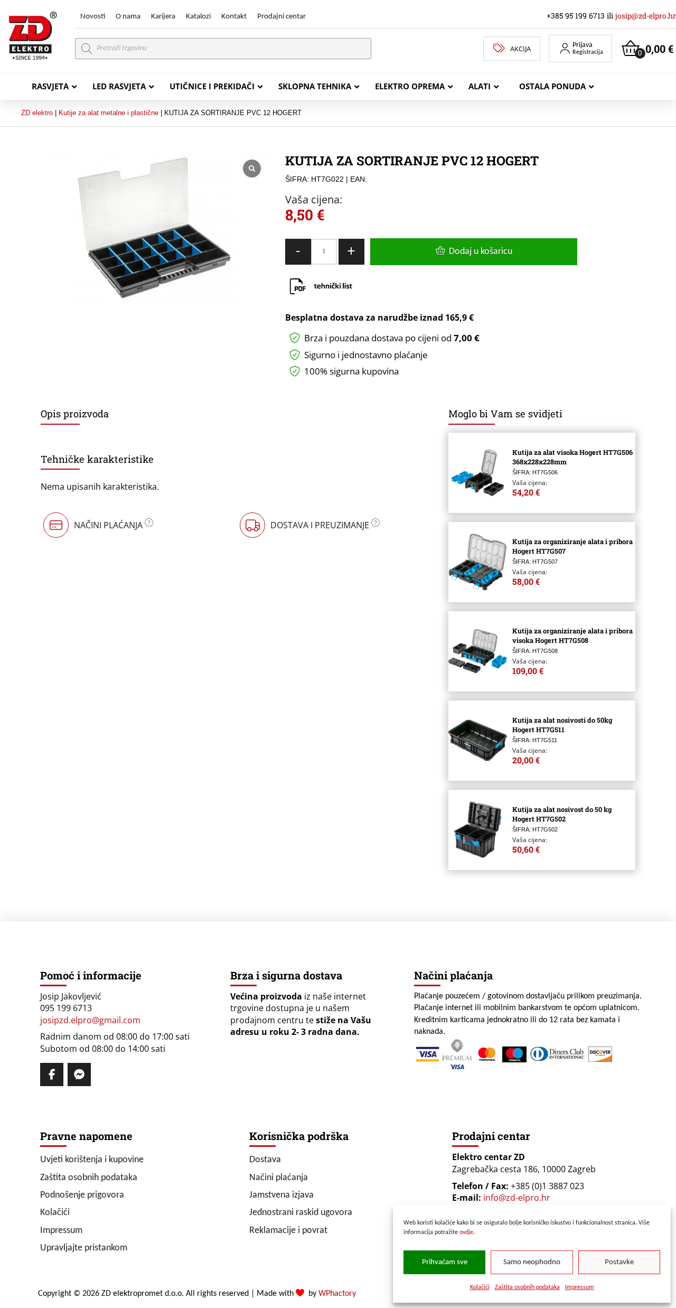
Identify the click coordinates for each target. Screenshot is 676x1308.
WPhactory (337, 1294)
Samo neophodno (531, 1262)
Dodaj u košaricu (480, 251)
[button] (580, 48)
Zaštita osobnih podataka (527, 1287)
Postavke (619, 1262)
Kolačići (480, 1287)
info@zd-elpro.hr (516, 1197)
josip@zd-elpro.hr (645, 16)
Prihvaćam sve (444, 1262)
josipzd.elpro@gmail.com (90, 1020)
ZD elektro (37, 113)
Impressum (579, 1287)
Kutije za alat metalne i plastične (108, 113)
